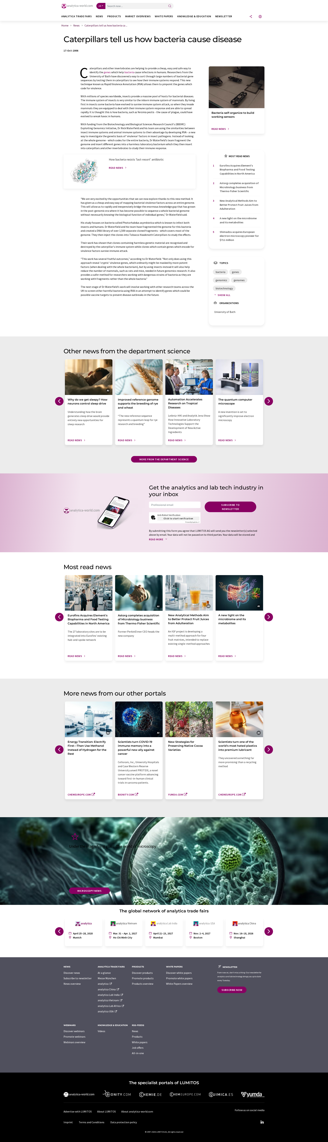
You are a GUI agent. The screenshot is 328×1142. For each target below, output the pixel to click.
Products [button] (114, 16)
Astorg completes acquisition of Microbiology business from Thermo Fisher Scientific (239, 187)
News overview (72, 983)
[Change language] (260, 17)
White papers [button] (164, 16)
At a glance (104, 972)
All (100, 6)
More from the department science (164, 459)
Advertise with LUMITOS (78, 1111)
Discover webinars (74, 1031)
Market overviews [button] (138, 16)
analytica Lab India (109, 994)
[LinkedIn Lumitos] (262, 1122)
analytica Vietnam (108, 1000)
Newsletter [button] (223, 16)
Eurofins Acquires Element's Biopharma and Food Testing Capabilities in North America (237, 169)
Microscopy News (89, 890)
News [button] (99, 16)
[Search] (169, 6)
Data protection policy (123, 1122)
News (135, 1031)
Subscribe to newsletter (230, 507)
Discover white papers (179, 972)
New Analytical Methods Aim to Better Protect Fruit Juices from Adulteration (239, 204)
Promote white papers (179, 978)
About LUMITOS (106, 1111)
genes (107, 72)
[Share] (250, 17)
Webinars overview (74, 1042)
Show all (224, 295)
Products (137, 1036)
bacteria (129, 72)
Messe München (107, 978)
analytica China (107, 989)
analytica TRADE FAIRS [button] (76, 16)
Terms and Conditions (91, 1122)
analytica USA (106, 1011)
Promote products (143, 978)
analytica (103, 983)
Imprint (68, 1122)
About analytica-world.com (137, 1111)
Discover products (142, 972)
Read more (156, 539)
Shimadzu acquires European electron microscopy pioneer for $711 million (239, 236)
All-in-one (138, 1053)
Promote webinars (74, 1036)
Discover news (72, 972)
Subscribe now (232, 990)
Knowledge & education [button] (194, 16)
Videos (101, 1031)
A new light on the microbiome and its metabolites (238, 220)
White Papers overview (179, 983)
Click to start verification (178, 518)
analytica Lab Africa (109, 1006)
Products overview (142, 983)
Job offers (138, 1047)
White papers (139, 1042)
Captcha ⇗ (192, 522)
